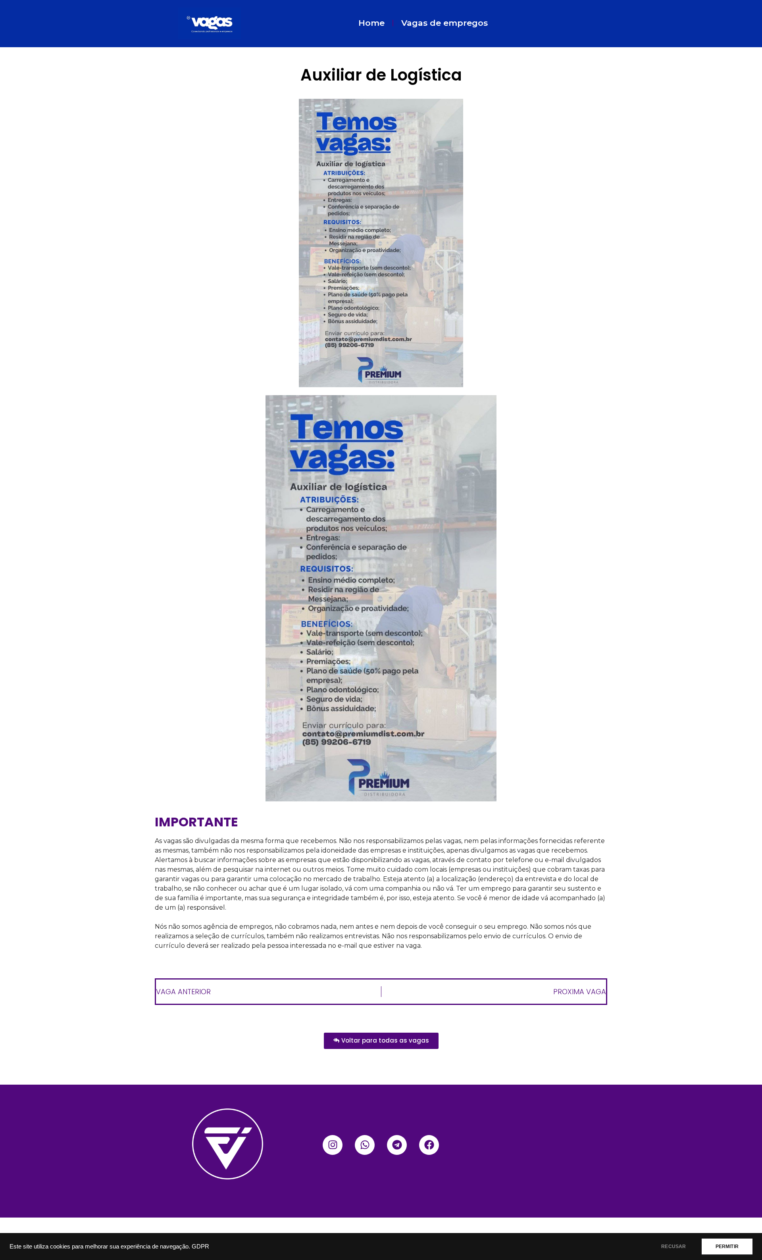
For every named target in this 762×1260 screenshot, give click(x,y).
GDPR (200, 1246)
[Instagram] (333, 1145)
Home (371, 23)
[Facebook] (429, 1145)
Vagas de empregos (444, 23)
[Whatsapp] (365, 1145)
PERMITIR (727, 1246)
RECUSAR (673, 1246)
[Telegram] (397, 1145)
